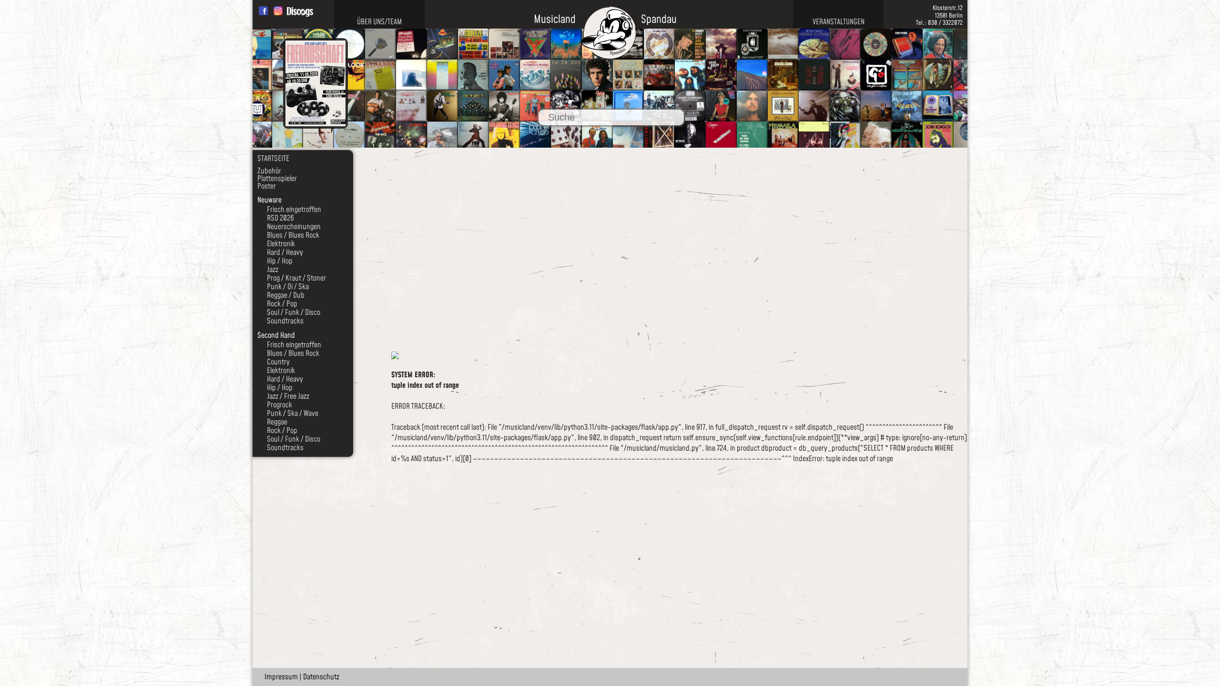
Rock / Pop (282, 304)
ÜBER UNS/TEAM (379, 22)
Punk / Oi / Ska (288, 287)
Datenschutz (321, 677)
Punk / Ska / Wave (292, 413)
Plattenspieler (277, 178)
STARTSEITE (273, 158)
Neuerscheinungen (294, 227)
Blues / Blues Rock (293, 235)
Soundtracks (285, 321)
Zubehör (269, 171)
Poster (266, 186)
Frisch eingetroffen (294, 209)
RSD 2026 (280, 218)
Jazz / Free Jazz (288, 396)
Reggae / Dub (286, 295)
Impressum (281, 677)
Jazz (272, 269)
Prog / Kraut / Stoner (296, 278)
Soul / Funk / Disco (293, 312)
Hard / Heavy (285, 252)
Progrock (279, 405)
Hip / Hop (280, 261)
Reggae (277, 422)
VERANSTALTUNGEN (838, 22)
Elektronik (281, 244)
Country (278, 362)
